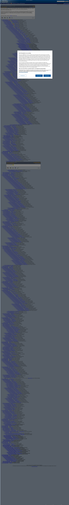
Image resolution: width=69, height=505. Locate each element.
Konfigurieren (22, 75)
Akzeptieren (47, 75)
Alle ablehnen (39, 75)
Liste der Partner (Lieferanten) (23, 72)
